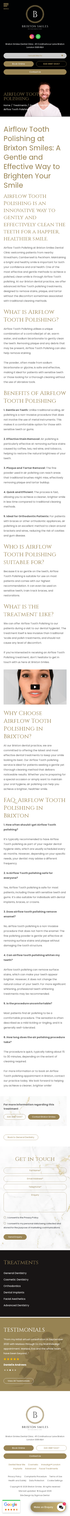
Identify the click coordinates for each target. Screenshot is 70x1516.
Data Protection (36, 1480)
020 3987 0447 (51, 63)
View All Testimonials (21, 1376)
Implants (17, 1468)
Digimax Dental (41, 1495)
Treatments (20, 105)
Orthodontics (12, 1286)
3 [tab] (10, 1370)
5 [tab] (15, 1370)
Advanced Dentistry (16, 1305)
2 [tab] (7, 1370)
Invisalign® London (50, 1464)
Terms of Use (55, 1476)
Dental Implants (14, 1292)
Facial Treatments (48, 1468)
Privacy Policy (14, 1476)
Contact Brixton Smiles (44, 1116)
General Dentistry (39, 105)
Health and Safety (17, 1480)
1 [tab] (5, 1370)
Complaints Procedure (35, 1476)
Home (7, 105)
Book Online (18, 63)
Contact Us (35, 71)
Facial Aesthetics (14, 1299)
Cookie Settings (55, 1480)
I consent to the (23, 1217)
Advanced (30, 1468)
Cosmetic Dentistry (16, 1279)
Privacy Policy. (31, 1217)
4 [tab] (13, 1370)
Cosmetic (33, 1464)
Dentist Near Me (17, 1464)
